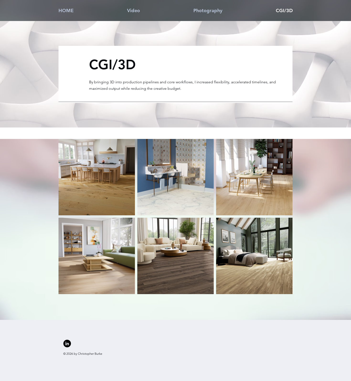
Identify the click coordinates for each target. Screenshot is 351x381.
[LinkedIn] (67, 343)
